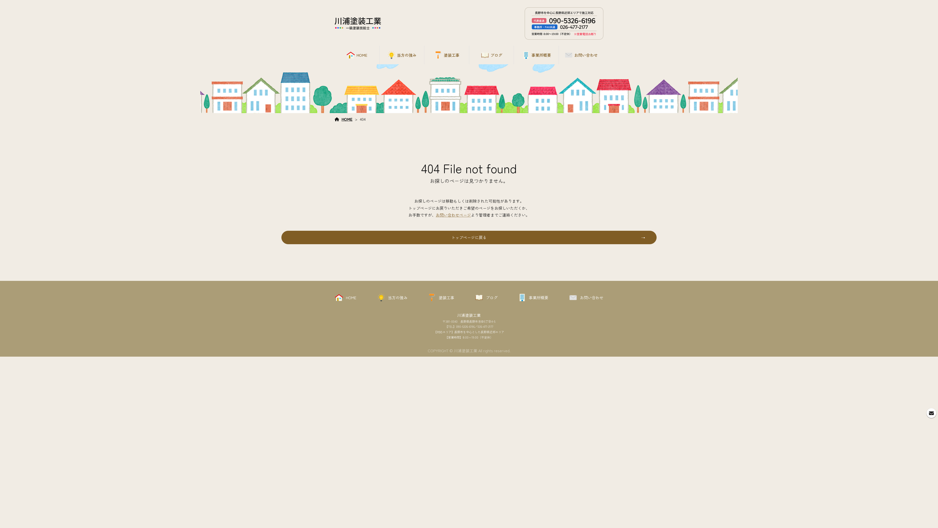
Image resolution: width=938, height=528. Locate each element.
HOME (346, 119)
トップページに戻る (469, 237)
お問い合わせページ (453, 215)
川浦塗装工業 (469, 315)
